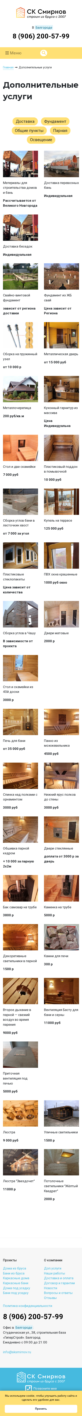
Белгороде (44, 28)
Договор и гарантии (59, 1283)
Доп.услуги (52, 1268)
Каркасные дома (16, 1278)
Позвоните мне (44, 1388)
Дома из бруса (14, 1268)
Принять (41, 1408)
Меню (15, 53)
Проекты (10, 1260)
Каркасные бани (15, 1283)
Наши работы (54, 1273)
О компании (53, 1260)
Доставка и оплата (58, 1278)
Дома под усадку (16, 1288)
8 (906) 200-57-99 (41, 36)
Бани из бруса (13, 1273)
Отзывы (50, 1298)
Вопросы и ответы (58, 1293)
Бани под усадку (15, 1293)
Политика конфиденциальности (27, 1306)
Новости (50, 1288)
